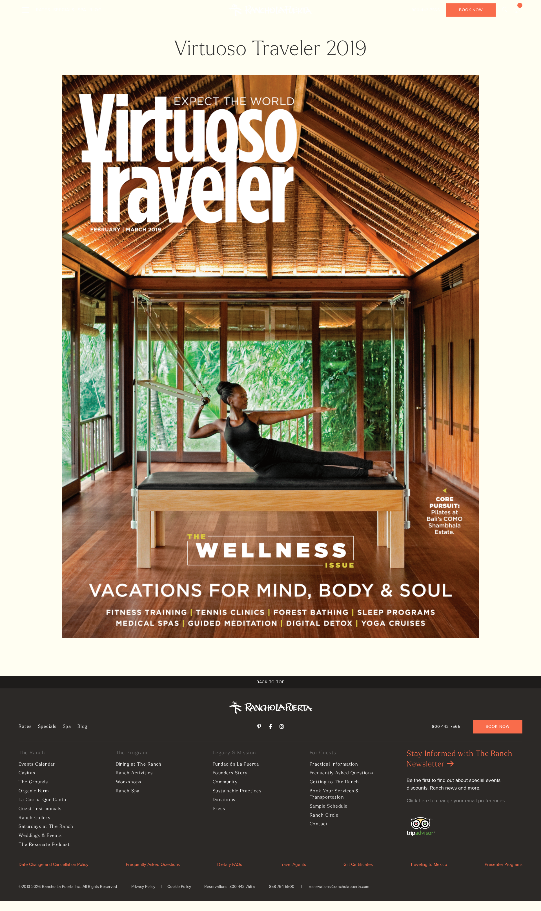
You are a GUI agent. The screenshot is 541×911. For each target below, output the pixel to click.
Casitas (27, 773)
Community (225, 782)
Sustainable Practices (237, 791)
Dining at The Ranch (139, 764)
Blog (95, 9)
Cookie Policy (179, 886)
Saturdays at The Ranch (46, 826)
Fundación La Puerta (236, 764)
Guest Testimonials (40, 809)
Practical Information (334, 764)
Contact (319, 824)
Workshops (128, 782)
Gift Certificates (358, 864)
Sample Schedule (329, 806)
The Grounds (33, 782)
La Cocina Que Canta (42, 800)
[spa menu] (516, 10)
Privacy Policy (143, 886)
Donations (224, 800)
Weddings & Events (40, 836)
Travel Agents (293, 864)
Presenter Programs (503, 864)
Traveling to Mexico (428, 864)
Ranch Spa (128, 791)
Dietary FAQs (229, 864)
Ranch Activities (134, 773)
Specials (63, 9)
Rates (43, 9)
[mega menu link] (26, 10)
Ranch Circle (324, 815)
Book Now (471, 10)
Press (219, 809)
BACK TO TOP (270, 682)
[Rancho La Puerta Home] (270, 10)
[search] (504, 10)
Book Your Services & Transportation (334, 794)
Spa (82, 9)
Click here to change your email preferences (456, 800)
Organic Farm (34, 791)
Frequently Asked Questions (341, 773)
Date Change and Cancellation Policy (53, 864)
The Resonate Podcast (44, 845)
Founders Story (230, 773)
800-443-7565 (426, 10)
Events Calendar (37, 764)
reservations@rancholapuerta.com (339, 886)
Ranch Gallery (34, 818)
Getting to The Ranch (334, 782)
